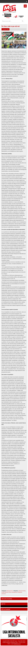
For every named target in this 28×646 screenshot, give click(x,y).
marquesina (14, 592)
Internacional (10, 590)
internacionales (22, 590)
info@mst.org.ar (17, 643)
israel (3, 592)
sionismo (4, 593)
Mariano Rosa (8, 592)
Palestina (20, 592)
